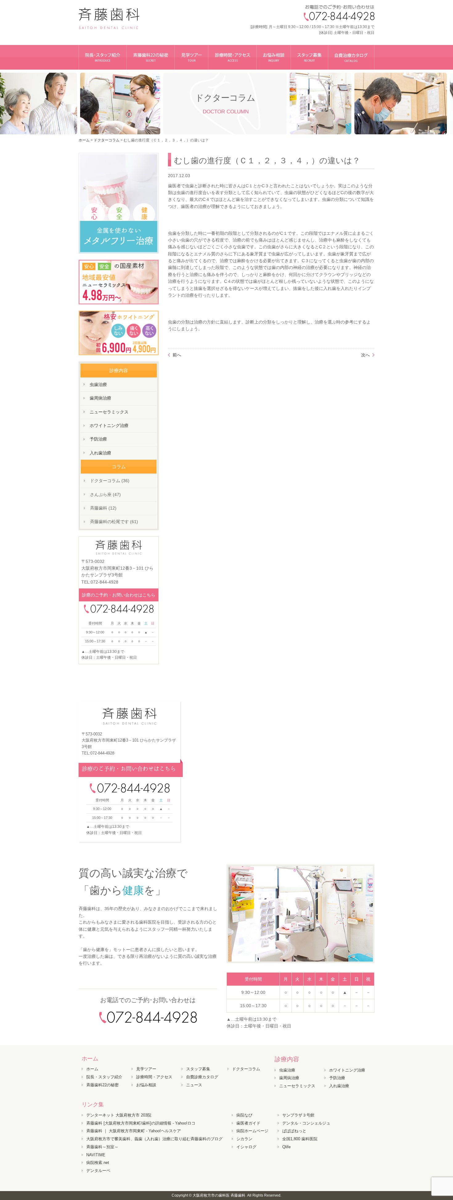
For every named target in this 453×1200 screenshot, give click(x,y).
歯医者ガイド (248, 1123)
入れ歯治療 (100, 452)
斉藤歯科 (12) (103, 508)
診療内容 (287, 1059)
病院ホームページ (252, 1131)
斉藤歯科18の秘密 (151, 57)
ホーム (84, 140)
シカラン (244, 1139)
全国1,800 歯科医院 (299, 1139)
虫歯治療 (98, 384)
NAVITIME (95, 1155)
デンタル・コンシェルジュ (306, 1123)
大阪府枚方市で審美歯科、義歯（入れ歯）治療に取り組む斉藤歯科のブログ (154, 1139)
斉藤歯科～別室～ (102, 1147)
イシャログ (246, 1147)
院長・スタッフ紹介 (103, 57)
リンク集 (93, 1104)
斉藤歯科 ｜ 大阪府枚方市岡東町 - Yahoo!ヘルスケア (133, 1131)
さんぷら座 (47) (105, 494)
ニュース (194, 1085)
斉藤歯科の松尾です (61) (114, 521)
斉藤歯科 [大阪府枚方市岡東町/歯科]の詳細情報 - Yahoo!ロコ (140, 1123)
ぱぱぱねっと (294, 1131)
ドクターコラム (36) (109, 480)
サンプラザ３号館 (298, 1115)
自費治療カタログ (351, 57)
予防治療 (98, 439)
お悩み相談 (274, 57)
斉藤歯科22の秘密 (102, 1085)
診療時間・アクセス (154, 1077)
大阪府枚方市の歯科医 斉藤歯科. (219, 1195)
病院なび (244, 1115)
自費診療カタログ (202, 1077)
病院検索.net (97, 1162)
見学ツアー (191, 57)
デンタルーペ (98, 1170)
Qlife (286, 1147)
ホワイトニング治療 (109, 425)
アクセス (232, 57)
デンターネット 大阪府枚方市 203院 (118, 1115)
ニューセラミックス (109, 411)
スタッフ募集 (309, 57)
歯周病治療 (100, 398)
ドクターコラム (246, 1069)
